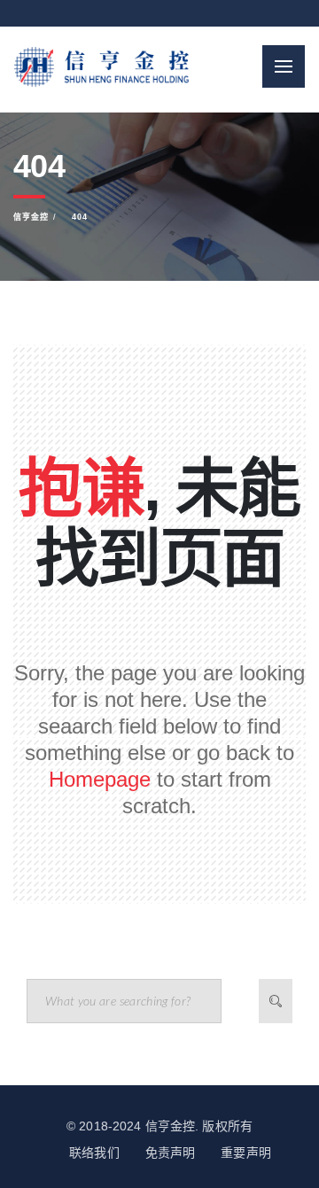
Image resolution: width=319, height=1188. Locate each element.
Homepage (100, 779)
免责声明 (170, 1152)
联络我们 (94, 1152)
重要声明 (246, 1152)
